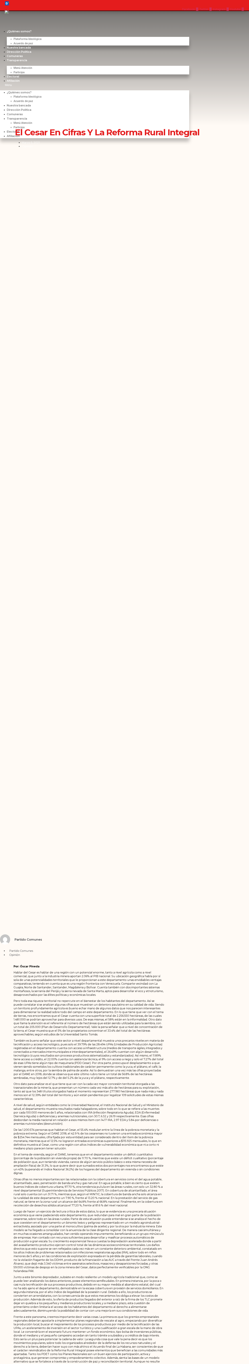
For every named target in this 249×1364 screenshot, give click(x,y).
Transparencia (17, 60)
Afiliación (13, 80)
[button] (94, 85)
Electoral (13, 76)
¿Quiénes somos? (19, 31)
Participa (19, 72)
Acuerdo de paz (23, 43)
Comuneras (15, 56)
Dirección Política (19, 51)
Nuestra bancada (19, 47)
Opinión (27, 146)
